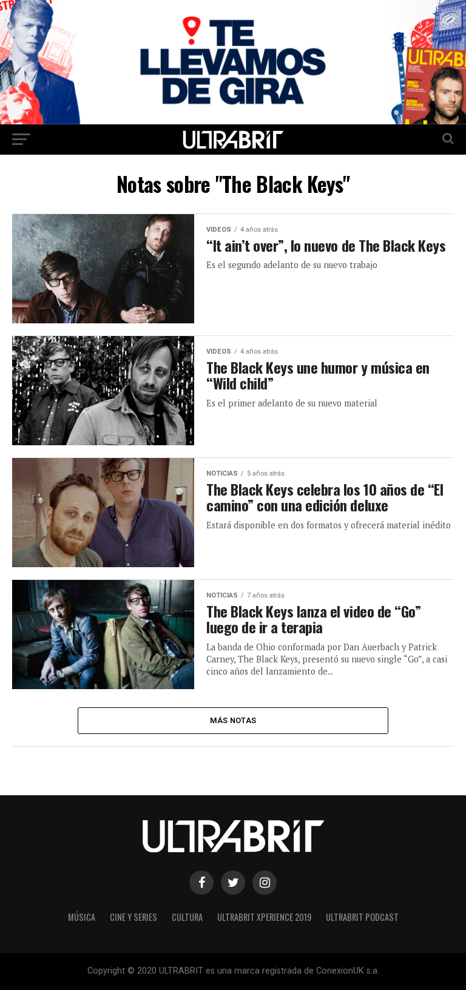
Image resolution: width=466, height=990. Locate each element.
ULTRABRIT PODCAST (362, 917)
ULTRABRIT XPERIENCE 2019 (264, 917)
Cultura (187, 917)
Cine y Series (133, 917)
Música (81, 917)
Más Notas (233, 720)
